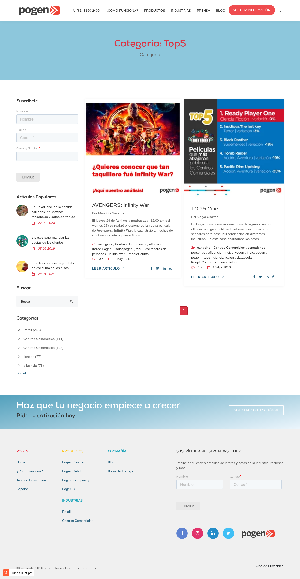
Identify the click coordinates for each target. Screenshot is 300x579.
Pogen (49, 568)
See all (21, 373)
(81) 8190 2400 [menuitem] (88, 10)
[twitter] (157, 268)
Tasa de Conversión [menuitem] (31, 480)
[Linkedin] (213, 533)
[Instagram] (197, 533)
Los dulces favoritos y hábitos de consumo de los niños (53, 265)
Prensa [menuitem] (203, 10)
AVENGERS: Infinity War (120, 205)
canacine (203, 247)
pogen (196, 257)
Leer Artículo (106, 268)
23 (221, 267)
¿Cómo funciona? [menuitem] (29, 471)
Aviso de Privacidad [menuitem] (269, 566)
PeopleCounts (138, 254)
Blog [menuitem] (220, 10)
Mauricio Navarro (111, 213)
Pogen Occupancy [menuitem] (75, 480)
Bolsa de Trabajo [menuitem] (120, 471)
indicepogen (124, 249)
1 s (200, 267)
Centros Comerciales (130, 244)
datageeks (244, 257)
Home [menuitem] (20, 462)
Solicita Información (251, 10)
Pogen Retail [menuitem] (71, 471)
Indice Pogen (102, 249)
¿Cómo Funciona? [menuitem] (122, 10)
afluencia (155, 244)
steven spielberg (227, 262)
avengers (105, 244)
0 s (101, 259)
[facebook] (151, 268)
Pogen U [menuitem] (68, 489)
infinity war (117, 254)
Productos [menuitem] (154, 10)
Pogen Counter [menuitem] (73, 462)
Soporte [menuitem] (22, 489)
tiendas (32, 356)
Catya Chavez (207, 217)
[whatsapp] (170, 268)
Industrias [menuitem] (181, 10)
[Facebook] (182, 533)
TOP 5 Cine (204, 209)
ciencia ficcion (223, 257)
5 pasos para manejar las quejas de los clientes (50, 240)
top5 (139, 249)
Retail (32, 330)
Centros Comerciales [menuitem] (77, 520)
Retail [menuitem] (66, 512)
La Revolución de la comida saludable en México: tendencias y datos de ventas (53, 212)
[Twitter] (228, 533)
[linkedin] (164, 268)
